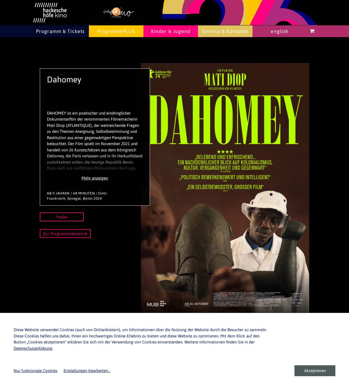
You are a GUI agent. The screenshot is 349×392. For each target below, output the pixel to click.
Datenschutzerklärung (33, 348)
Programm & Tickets (60, 31)
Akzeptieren (315, 370)
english (279, 31)
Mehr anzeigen (95, 178)
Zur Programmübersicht (65, 233)
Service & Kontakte (225, 31)
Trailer (62, 217)
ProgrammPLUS (116, 31)
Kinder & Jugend (171, 31)
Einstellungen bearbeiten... (87, 370)
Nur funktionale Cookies (35, 370)
